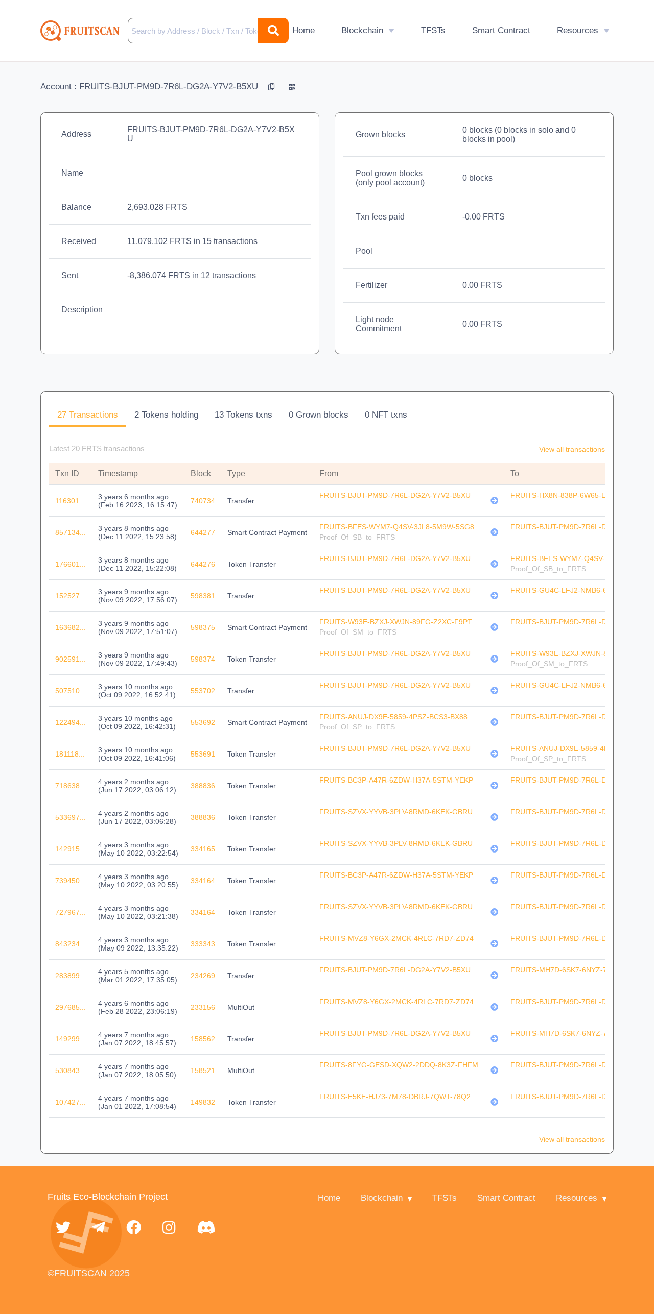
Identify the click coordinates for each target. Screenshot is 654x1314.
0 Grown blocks (318, 415)
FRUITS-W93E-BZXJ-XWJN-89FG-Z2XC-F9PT (395, 622)
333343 (203, 944)
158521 (203, 1070)
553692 (203, 722)
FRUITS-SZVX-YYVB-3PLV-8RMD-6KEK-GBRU (396, 812)
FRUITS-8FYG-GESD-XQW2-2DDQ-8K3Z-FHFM (398, 1065)
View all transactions (572, 449)
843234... (70, 944)
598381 (203, 596)
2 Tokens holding (166, 415)
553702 (203, 691)
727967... (70, 912)
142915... (70, 849)
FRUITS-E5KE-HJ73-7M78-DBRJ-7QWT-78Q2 (395, 1096)
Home (303, 30)
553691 (203, 754)
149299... (70, 1039)
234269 (203, 975)
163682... (70, 627)
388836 (203, 786)
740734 (203, 501)
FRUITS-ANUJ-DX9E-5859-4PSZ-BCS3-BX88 (393, 717)
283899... (70, 975)
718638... (70, 786)
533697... (70, 817)
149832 (203, 1102)
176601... (70, 564)
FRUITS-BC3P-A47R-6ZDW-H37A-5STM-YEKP (396, 780)
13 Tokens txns (243, 415)
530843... (70, 1070)
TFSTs (433, 30)
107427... (70, 1102)
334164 (203, 881)
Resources (577, 30)
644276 (203, 564)
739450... (70, 881)
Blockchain (362, 30)
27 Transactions (87, 415)
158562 (203, 1039)
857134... (70, 532)
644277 (203, 532)
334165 (203, 849)
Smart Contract (501, 30)
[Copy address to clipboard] (272, 86)
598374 (203, 659)
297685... (70, 1007)
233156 (203, 1007)
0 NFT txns (386, 415)
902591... (70, 659)
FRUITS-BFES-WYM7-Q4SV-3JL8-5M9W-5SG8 (396, 527)
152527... (70, 596)
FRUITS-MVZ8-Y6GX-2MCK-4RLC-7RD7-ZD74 (396, 938)
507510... (70, 691)
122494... (70, 722)
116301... (70, 501)
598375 (203, 627)
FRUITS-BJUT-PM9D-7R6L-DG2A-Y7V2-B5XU (395, 495)
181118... (70, 754)
